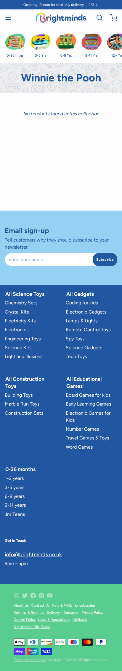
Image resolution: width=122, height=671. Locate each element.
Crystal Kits (17, 312)
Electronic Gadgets (86, 312)
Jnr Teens (15, 514)
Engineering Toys (23, 339)
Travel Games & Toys (87, 438)
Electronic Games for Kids (88, 416)
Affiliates (80, 620)
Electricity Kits (20, 321)
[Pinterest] (41, 595)
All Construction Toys (24, 382)
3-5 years (14, 487)
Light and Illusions (23, 356)
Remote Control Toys (88, 329)
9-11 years (15, 505)
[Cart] (111, 18)
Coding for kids (82, 303)
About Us (21, 605)
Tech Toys (76, 356)
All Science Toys (24, 294)
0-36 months (20, 469)
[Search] (97, 17)
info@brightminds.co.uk (33, 554)
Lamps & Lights (81, 321)
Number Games (82, 429)
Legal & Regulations (54, 620)
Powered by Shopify (30, 660)
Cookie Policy (25, 620)
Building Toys (19, 395)
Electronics (16, 329)
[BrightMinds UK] (61, 18)
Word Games (79, 447)
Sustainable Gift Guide (32, 627)
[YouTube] (50, 595)
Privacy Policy (92, 613)
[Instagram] (17, 595)
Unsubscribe (85, 605)
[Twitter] (25, 595)
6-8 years (15, 496)
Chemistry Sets (21, 303)
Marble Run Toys (22, 404)
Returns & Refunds (29, 613)
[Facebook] (33, 595)
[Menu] (11, 18)
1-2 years (14, 478)
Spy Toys (75, 339)
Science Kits (18, 347)
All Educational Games (84, 382)
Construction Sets (24, 413)
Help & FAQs (62, 605)
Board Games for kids (88, 395)
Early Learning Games (88, 404)
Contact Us (40, 605)
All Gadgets (80, 294)
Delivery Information (63, 613)
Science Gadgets (84, 347)
